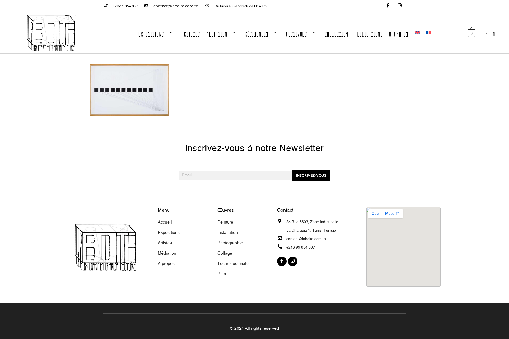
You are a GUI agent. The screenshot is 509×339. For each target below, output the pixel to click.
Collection (337, 32)
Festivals (297, 32)
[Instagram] (400, 6)
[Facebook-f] (388, 6)
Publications (369, 32)
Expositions (151, 32)
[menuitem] (417, 32)
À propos (399, 32)
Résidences (257, 32)
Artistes (191, 32)
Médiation (217, 32)
